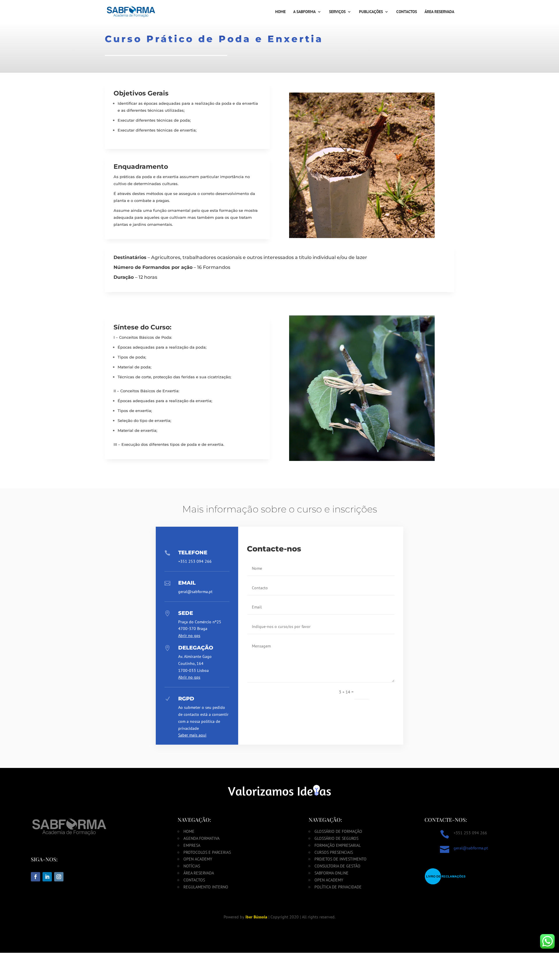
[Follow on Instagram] (58, 876)
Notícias (191, 866)
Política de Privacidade (338, 887)
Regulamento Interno (205, 887)
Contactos (406, 12)
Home (280, 12)
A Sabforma (304, 12)
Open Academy (197, 859)
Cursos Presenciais (333, 852)
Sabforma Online (331, 873)
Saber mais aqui (192, 735)
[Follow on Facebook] (35, 876)
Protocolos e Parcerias (207, 852)
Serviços (337, 12)
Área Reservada (439, 12)
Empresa (191, 845)
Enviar (384, 691)
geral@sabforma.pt (471, 848)
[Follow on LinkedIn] (47, 876)
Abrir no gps (189, 635)
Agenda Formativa (201, 838)
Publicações (371, 12)
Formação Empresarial (337, 845)
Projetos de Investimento (340, 859)
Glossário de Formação (338, 831)
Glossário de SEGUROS (336, 838)
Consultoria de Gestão (337, 866)
